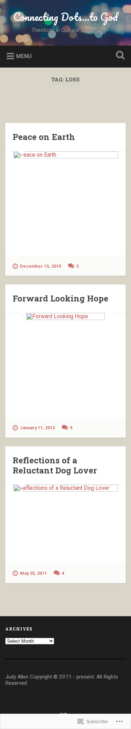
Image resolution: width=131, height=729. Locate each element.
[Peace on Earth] (65, 203)
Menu (24, 56)
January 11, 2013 (37, 427)
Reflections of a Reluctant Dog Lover (55, 465)
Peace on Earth (44, 136)
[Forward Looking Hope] (65, 365)
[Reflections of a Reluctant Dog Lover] (65, 524)
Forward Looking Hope (60, 298)
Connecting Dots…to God (65, 16)
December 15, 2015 (40, 266)
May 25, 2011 (33, 573)
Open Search (118, 56)
